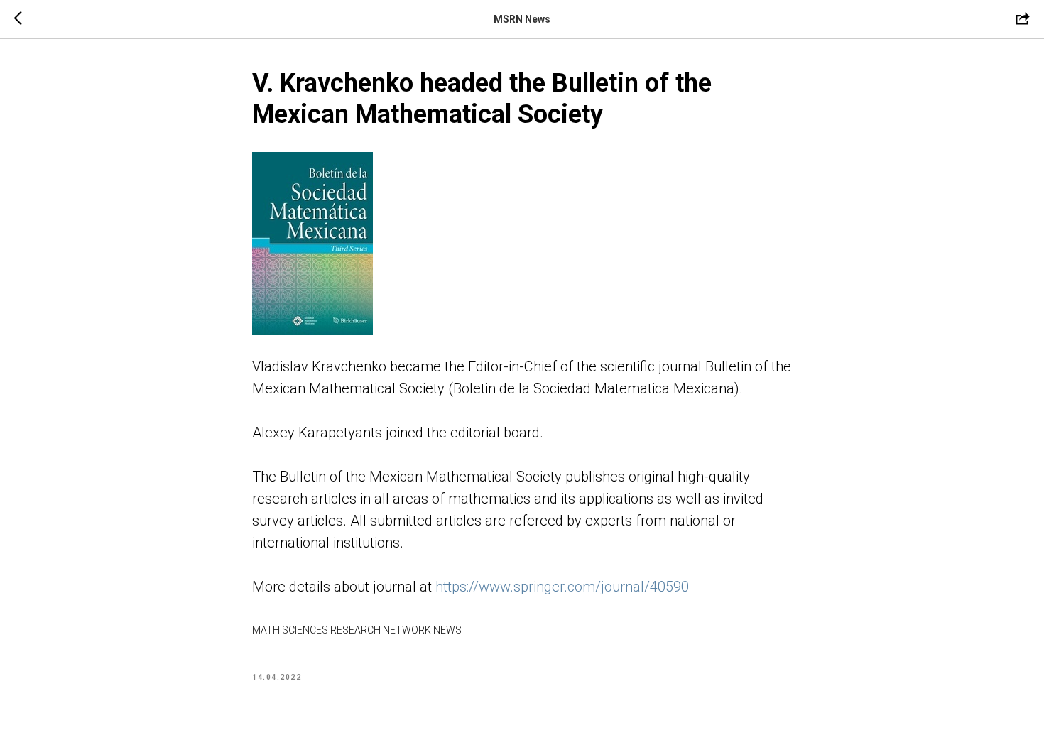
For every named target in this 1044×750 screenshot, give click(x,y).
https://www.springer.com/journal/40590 (562, 586)
